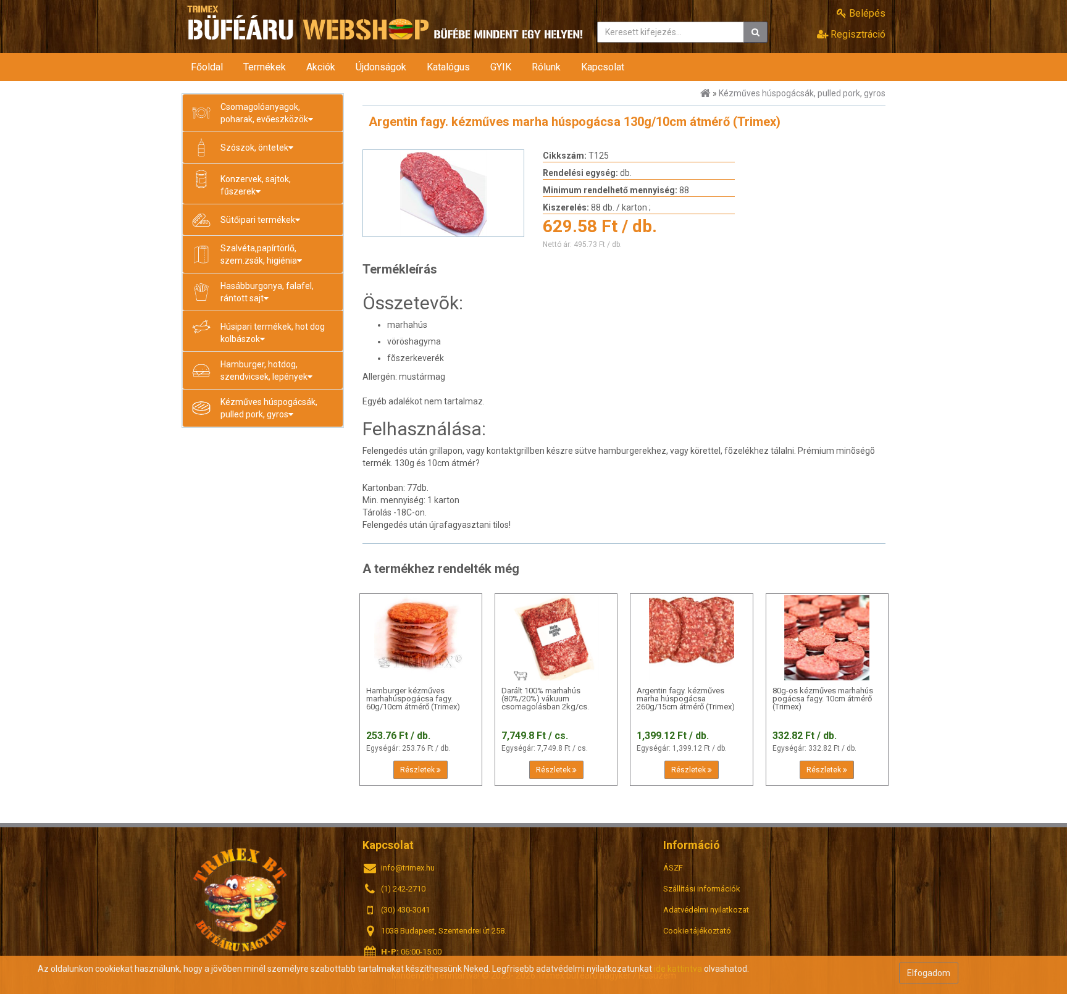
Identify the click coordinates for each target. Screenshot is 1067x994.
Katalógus (448, 67)
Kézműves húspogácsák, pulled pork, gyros (802, 93)
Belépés (866, 13)
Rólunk (546, 67)
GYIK (500, 67)
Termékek (264, 67)
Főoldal (207, 67)
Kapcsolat (602, 67)
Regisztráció (856, 34)
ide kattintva (678, 969)
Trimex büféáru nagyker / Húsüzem (240, 899)
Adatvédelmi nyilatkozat (706, 909)
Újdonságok (381, 67)
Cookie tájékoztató (697, 930)
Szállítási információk (701, 888)
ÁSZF (673, 867)
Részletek (418, 770)
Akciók (320, 67)
